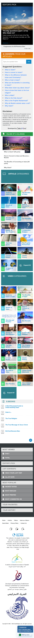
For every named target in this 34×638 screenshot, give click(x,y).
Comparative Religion (26, 231)
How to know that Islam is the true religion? (17, 91)
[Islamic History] (25, 253)
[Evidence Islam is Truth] (9, 190)
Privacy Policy (14, 523)
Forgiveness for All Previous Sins (14, 46)
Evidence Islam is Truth (10, 193)
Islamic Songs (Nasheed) (26, 371)
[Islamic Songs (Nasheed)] (25, 367)
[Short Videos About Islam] (25, 380)
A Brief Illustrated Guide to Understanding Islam (14, 406)
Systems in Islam (9, 269)
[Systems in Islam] (9, 265)
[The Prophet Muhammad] (25, 240)
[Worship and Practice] (9, 215)
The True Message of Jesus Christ (16, 425)
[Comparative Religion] (25, 227)
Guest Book (5, 523)
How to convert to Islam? (13, 72)
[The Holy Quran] (9, 240)
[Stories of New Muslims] (9, 227)
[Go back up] (30, 440)
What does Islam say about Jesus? (17, 88)
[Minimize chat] (32, 627)
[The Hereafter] (25, 215)
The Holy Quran (9, 243)
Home (3, 520)
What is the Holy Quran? (13, 98)
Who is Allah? (9, 95)
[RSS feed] (23, 529)
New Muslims (10, 384)
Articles (10, 520)
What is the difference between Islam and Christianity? (16, 76)
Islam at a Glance (24, 520)
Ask (29, 61)
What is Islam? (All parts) (12, 152)
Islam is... (8, 412)
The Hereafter (26, 218)
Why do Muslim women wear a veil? (17, 103)
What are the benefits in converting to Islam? (17, 84)
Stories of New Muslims (10, 231)
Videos (16, 520)
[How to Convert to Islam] (25, 202)
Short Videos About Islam (26, 383)
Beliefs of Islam (9, 206)
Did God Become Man (12, 431)
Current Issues (8, 256)
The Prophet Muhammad (26, 243)
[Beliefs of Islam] (9, 202)
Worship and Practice (10, 218)
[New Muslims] (9, 380)
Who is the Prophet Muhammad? (16, 101)
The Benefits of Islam (26, 193)
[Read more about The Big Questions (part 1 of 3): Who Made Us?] (17, 19)
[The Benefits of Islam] (25, 190)
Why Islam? (9, 106)
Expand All (27, 265)
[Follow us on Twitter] (17, 529)
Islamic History (24, 256)
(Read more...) (6, 43)
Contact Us (24, 523)
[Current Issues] (9, 253)
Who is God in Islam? (12, 80)
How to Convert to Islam (25, 206)
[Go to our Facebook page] (11, 529)
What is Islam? (10, 70)
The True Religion (11, 418)
